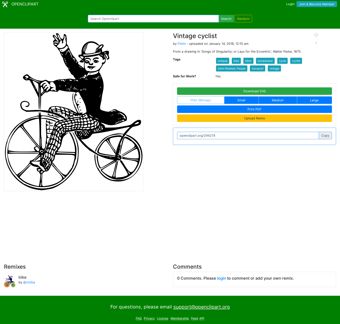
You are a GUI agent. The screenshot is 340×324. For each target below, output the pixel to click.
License (162, 318)
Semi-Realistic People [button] (232, 68)
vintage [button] (274, 68)
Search (226, 19)
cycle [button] (282, 60)
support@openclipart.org (201, 307)
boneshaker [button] (265, 60)
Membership (180, 318)
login (221, 278)
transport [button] (257, 68)
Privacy (149, 318)
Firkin (182, 44)
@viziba (29, 282)
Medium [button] (278, 100)
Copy (325, 135)
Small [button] (241, 100)
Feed (194, 318)
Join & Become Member (316, 4)
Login (290, 4)
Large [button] (314, 100)
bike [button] (236, 60)
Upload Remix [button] (254, 118)
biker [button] (248, 60)
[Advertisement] (170, 225)
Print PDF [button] (254, 109)
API (201, 318)
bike (22, 277)
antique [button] (222, 60)
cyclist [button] (296, 60)
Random (243, 19)
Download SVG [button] (254, 91)
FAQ (139, 318)
